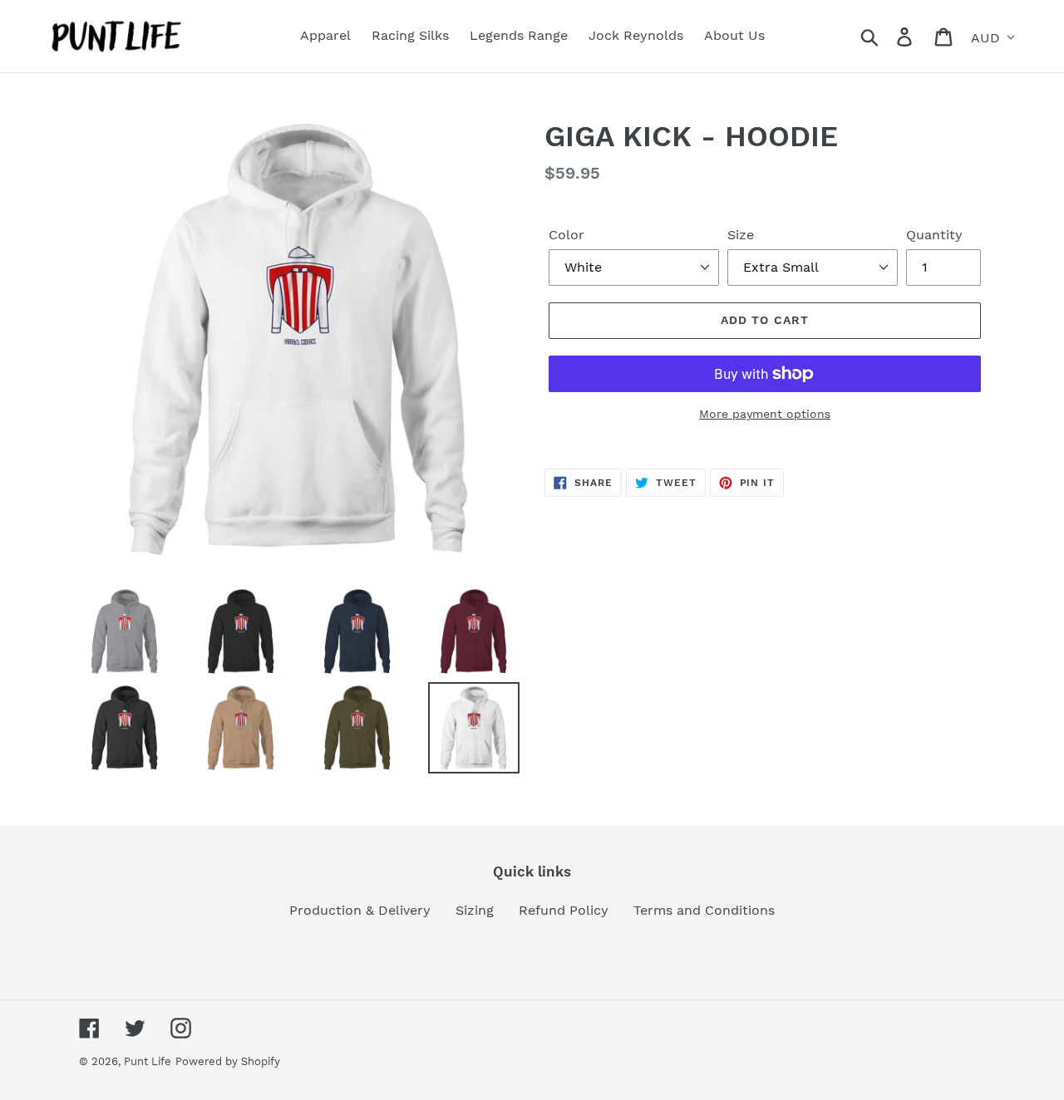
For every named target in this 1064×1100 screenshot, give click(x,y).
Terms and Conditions (704, 910)
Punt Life (147, 1061)
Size (740, 235)
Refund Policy (563, 910)
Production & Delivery (360, 910)
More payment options (764, 413)
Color (566, 235)
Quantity (934, 235)
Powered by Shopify (227, 1061)
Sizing (475, 910)
